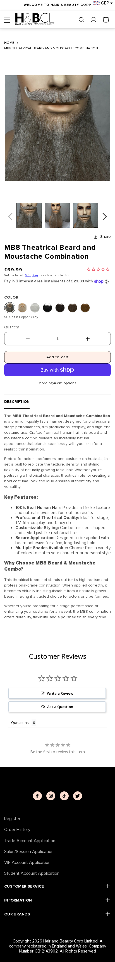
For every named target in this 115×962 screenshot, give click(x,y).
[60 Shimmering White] (22, 307)
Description (17, 401)
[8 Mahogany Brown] (72, 307)
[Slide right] (105, 216)
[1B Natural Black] (47, 307)
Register (12, 819)
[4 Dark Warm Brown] (60, 307)
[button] (7, 20)
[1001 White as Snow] (34, 307)
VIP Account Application (27, 862)
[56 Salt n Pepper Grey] (9, 307)
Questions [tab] (20, 722)
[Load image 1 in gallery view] (29, 215)
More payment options (57, 383)
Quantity (11, 327)
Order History (17, 829)
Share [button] (105, 236)
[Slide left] (10, 216)
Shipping (31, 275)
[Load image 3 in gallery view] (85, 215)
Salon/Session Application (29, 851)
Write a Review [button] (60, 693)
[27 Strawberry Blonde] (85, 307)
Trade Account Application (29, 841)
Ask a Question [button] (60, 706)
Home (9, 43)
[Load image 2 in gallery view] (57, 215)
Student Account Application (31, 873)
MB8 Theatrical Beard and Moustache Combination (51, 48)
